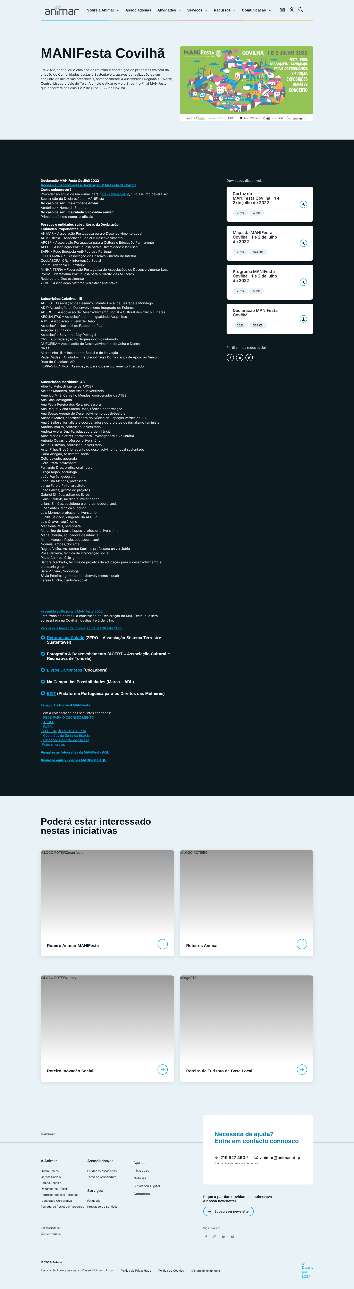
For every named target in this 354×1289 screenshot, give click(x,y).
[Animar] (62, 10)
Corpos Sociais (51, 1177)
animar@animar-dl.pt (281, 1157)
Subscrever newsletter (232, 1211)
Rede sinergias (53, 744)
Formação (93, 1200)
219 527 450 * (234, 1157)
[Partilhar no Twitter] (249, 357)
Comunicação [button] (254, 10)
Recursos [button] (223, 10)
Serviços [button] (195, 10)
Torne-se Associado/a (101, 1177)
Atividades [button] (167, 10)
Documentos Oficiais (54, 1188)
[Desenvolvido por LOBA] (307, 1270)
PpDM (48, 726)
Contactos (142, 1194)
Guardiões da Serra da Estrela (66, 735)
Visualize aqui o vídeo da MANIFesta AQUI (74, 760)
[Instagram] (215, 1237)
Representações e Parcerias (59, 1194)
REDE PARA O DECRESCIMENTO (68, 717)
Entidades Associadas (102, 1171)
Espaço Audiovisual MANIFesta (65, 705)
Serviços (95, 1190)
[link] (282, 10)
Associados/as (138, 10)
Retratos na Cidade (65, 637)
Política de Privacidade (135, 1270)
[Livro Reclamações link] (205, 1270)
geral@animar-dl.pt (114, 194)
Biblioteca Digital (147, 1186)
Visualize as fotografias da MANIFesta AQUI (75, 752)
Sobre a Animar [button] (101, 10)
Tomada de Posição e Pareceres (62, 1206)
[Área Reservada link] (292, 10)
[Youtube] (232, 1237)
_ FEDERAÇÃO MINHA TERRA (63, 731)
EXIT (51, 693)
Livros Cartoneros (64, 670)
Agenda (139, 1163)
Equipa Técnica (51, 1182)
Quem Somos (50, 1171)
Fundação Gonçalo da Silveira (66, 740)
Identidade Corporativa (56, 1200)
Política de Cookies (171, 1270)
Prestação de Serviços (102, 1206)
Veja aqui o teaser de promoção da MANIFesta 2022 (81, 628)
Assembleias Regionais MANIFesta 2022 (72, 611)
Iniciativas (141, 1170)
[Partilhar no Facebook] (230, 357)
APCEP (48, 722)
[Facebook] (206, 1237)
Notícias (140, 1178)
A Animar (49, 1161)
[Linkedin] (224, 1237)
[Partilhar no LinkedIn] (239, 357)
